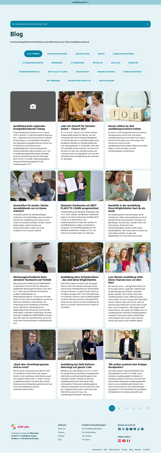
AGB (105, 450)
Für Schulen (87, 436)
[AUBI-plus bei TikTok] (138, 429)
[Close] (148, 24)
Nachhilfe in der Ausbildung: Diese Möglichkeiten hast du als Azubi (126, 208)
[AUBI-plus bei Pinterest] (127, 429)
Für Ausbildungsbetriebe (92, 429)
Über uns (61, 429)
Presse (124, 450)
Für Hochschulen (89, 432)
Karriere (61, 432)
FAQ (60, 440)
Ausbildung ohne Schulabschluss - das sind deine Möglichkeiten (79, 278)
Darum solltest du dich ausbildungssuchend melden (124, 127)
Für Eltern (86, 440)
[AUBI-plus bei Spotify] (142, 429)
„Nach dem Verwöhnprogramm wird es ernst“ (31, 366)
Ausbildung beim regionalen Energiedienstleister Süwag (29, 127)
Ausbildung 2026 (79, 2)
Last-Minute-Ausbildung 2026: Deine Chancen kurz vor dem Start (126, 280)
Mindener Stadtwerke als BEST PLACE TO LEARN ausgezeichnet (80, 207)
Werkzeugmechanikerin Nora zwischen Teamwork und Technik (32, 278)
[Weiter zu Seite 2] (148, 408)
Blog (131, 450)
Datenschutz (114, 450)
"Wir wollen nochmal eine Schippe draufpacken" (127, 366)
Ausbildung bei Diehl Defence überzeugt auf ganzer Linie (77, 366)
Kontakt (146, 450)
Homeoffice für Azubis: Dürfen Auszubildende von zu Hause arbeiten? (30, 208)
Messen (138, 450)
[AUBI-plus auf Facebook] (119, 429)
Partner (61, 436)
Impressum (97, 450)
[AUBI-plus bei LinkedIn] (134, 429)
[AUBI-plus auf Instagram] (123, 429)
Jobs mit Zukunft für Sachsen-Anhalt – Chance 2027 (78, 127)
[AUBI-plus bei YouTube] (131, 429)
